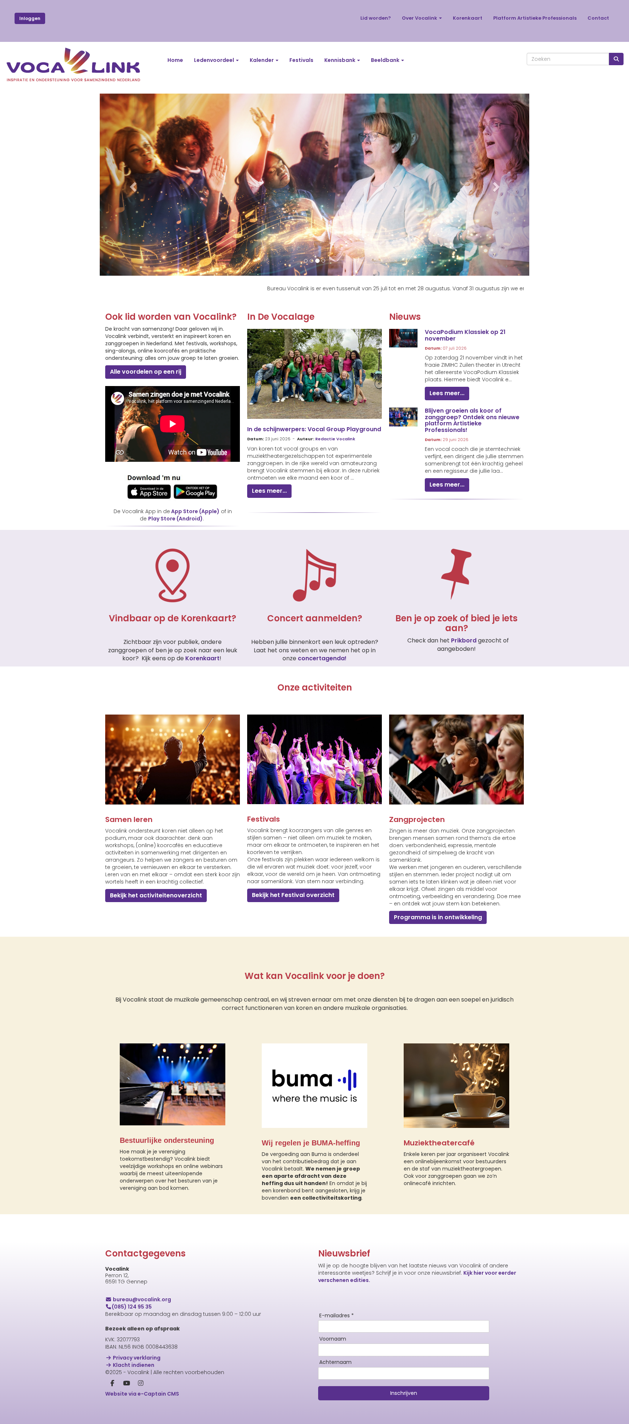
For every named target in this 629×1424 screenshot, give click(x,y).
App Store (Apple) (195, 511)
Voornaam (332, 1339)
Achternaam (335, 1362)
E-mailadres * (336, 1316)
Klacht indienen (133, 1365)
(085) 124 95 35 (132, 1306)
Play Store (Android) (175, 518)
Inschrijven (403, 1393)
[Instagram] (141, 1383)
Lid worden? (375, 18)
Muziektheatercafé (439, 1143)
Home (175, 60)
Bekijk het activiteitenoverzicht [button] (156, 895)
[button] (132, 185)
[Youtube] (126, 1383)
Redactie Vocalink (335, 439)
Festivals (301, 60)
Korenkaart (467, 18)
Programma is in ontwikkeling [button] (438, 917)
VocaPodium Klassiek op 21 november (465, 335)
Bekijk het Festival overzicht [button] (293, 895)
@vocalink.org (142, 1299)
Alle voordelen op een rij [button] (145, 371)
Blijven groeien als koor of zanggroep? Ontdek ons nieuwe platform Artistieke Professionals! (472, 420)
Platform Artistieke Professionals (535, 18)
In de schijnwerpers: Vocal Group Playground (314, 429)
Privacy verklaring (136, 1357)
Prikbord (464, 640)
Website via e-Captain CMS (142, 1393)
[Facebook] (112, 1383)
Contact (598, 18)
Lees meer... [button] (269, 491)
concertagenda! (322, 658)
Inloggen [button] (29, 18)
